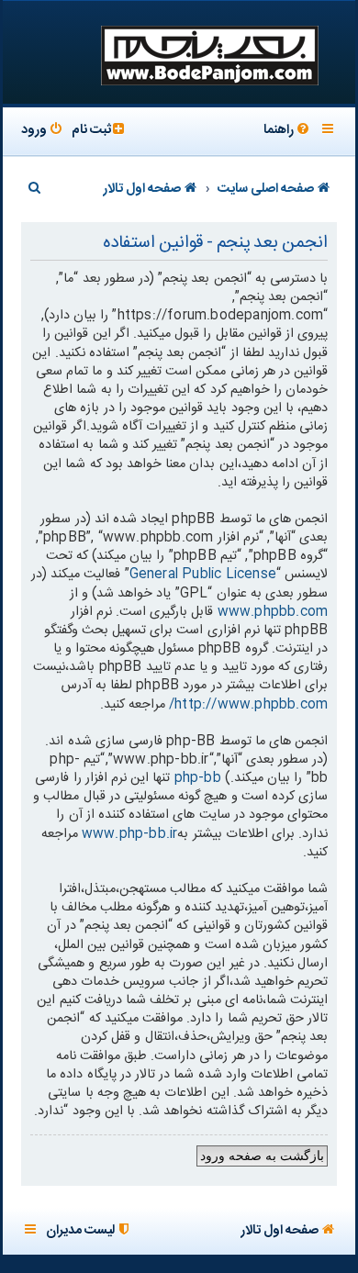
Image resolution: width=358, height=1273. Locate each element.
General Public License (202, 574)
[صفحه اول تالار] (208, 54)
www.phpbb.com (273, 612)
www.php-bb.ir (130, 834)
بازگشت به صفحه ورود (262, 1155)
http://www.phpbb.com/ (248, 705)
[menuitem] (287, 131)
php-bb (197, 778)
